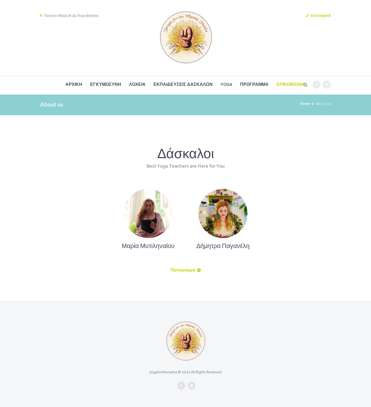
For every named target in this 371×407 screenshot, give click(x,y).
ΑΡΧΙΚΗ (73, 85)
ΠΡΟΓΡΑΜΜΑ (254, 85)
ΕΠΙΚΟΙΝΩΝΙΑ (291, 85)
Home (305, 104)
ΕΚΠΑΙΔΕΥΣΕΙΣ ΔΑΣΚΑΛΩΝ (183, 85)
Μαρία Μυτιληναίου (148, 246)
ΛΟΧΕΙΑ (137, 85)
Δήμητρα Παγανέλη (223, 246)
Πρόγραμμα (183, 270)
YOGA (226, 85)
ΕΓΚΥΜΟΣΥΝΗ (105, 85)
